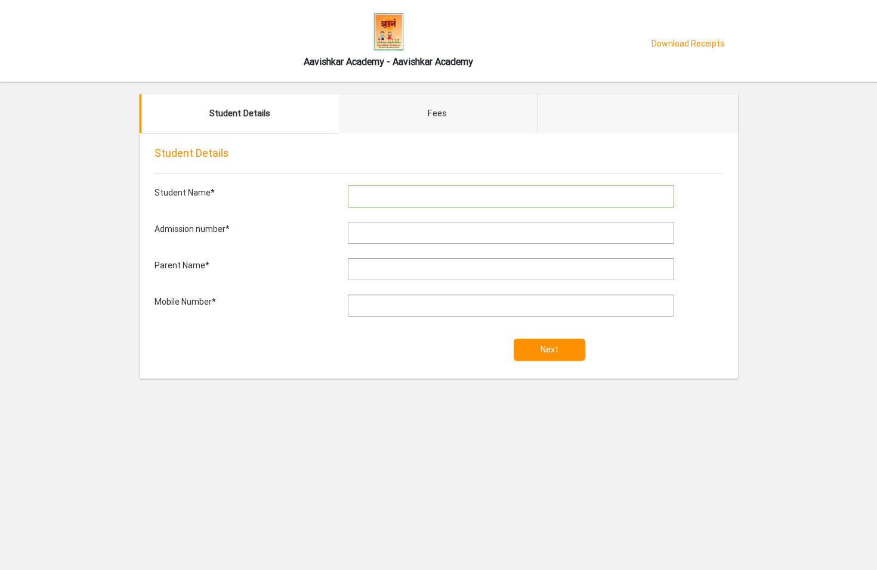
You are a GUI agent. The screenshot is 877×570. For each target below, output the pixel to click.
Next (549, 349)
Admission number (190, 229)
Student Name (183, 192)
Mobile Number (183, 301)
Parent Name (180, 265)
